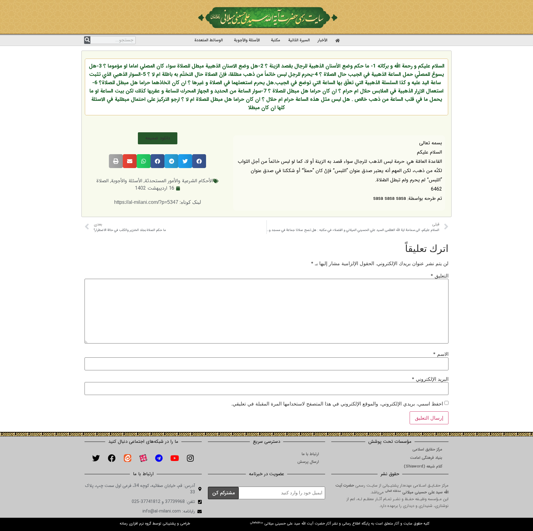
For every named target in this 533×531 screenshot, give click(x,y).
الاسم (440, 354)
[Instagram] (190, 458)
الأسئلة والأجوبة (247, 40)
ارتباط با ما (310, 454)
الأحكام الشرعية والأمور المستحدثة (179, 181)
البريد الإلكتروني (430, 379)
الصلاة (103, 181)
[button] (157, 138)
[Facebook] (111, 458)
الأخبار (322, 40)
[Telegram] (159, 458)
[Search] (87, 40)
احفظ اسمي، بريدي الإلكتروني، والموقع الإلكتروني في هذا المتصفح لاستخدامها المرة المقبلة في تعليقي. (337, 403)
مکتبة (275, 40)
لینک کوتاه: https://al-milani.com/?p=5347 (157, 202)
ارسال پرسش (308, 462)
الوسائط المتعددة (208, 40)
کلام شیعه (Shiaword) (423, 466)
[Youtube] (174, 458)
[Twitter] (96, 458)
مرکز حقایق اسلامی (427, 449)
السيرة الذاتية (299, 40)
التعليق (439, 275)
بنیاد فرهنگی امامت (426, 458)
